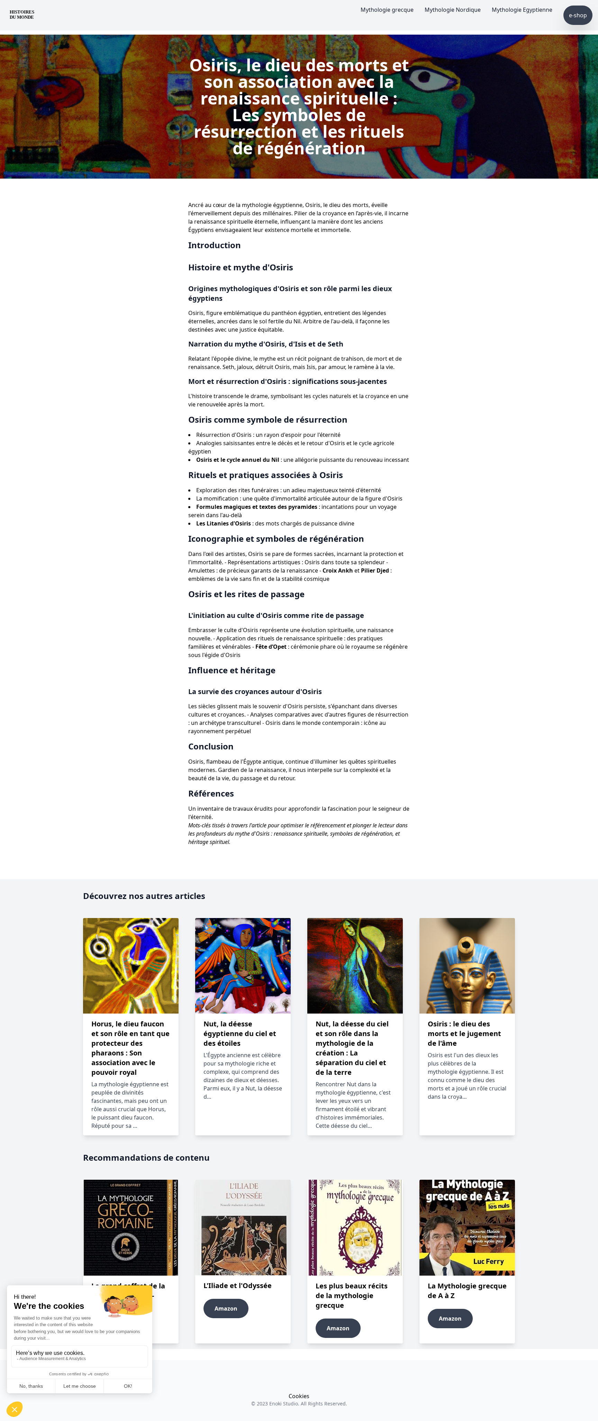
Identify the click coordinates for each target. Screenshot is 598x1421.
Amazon (226, 1308)
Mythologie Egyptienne (522, 10)
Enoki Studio (283, 1403)
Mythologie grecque (387, 10)
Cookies (299, 1396)
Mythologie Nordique (453, 10)
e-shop (578, 15)
